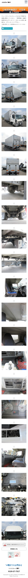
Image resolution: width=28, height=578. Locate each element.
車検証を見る (11, 555)
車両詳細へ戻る (14, 549)
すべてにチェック (7, 28)
